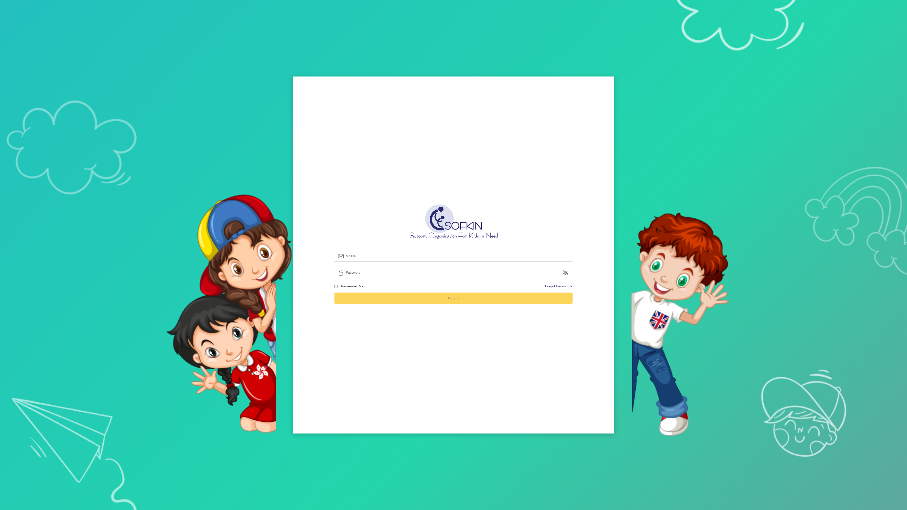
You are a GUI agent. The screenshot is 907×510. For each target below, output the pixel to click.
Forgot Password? (559, 286)
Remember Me (352, 286)
